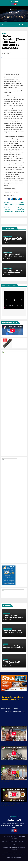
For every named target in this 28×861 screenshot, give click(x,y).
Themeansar (13, 838)
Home (3, 841)
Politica (4, 33)
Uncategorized (7, 613)
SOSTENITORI (22, 854)
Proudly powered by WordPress (9, 836)
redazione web (7, 52)
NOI (14, 844)
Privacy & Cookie (7, 852)
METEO (12, 841)
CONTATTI (7, 841)
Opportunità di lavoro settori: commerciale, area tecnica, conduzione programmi (14, 848)
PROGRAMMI (15, 852)
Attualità (6, 236)
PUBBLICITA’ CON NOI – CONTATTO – (10, 854)
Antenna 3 (14, 12)
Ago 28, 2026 (8, 619)
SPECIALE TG (10, 857)
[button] (19, 24)
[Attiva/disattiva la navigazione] (25, 24)
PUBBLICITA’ (21, 852)
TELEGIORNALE (17, 857)
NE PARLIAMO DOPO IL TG (20, 841)
